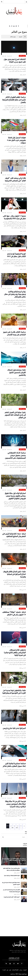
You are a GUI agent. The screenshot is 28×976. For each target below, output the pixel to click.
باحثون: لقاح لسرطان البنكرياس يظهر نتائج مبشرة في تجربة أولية (15, 653)
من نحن (20, 970)
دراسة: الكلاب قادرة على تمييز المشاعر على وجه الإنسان (14, 333)
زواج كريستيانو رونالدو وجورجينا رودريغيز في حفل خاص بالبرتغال (15, 294)
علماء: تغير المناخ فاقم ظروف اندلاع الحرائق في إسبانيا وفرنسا (14, 574)
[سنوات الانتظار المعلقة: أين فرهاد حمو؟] (24, 880)
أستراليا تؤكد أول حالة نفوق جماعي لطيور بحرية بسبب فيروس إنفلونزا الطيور (15, 496)
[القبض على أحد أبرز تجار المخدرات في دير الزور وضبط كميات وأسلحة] (24, 894)
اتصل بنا (4, 970)
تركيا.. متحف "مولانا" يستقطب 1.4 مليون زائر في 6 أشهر (14, 613)
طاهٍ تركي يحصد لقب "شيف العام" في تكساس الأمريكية (15, 179)
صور (7, 970)
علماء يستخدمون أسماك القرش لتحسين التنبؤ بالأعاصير (16, 373)
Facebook (9, 56)
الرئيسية (20, 36)
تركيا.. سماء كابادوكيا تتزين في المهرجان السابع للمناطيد (14, 535)
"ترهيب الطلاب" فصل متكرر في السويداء (12, 897)
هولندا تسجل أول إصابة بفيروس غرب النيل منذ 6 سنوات (16, 140)
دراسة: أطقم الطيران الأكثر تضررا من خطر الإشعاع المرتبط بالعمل (14, 100)
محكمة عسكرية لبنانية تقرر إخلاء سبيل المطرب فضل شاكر (14, 765)
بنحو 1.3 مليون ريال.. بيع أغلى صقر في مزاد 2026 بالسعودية (14, 217)
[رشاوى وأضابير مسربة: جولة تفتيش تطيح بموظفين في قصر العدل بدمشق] (24, 873)
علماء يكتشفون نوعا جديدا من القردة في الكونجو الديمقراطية (14, 692)
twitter (3, 56)
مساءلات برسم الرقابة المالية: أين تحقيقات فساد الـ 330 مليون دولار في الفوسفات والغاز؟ (14, 859)
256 (17, 827)
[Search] (3, 837)
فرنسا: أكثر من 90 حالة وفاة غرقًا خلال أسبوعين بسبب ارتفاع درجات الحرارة (15, 804)
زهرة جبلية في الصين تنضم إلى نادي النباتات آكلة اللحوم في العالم (15, 415)
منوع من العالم (13, 36)
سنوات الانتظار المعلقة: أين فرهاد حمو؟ (12, 875)
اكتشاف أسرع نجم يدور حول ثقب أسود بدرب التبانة (15, 61)
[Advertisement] (14, 920)
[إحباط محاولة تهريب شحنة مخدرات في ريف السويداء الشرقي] (24, 887)
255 (12, 827)
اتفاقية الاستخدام (15, 970)
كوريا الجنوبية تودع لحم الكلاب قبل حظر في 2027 (16, 255)
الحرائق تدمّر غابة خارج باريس (14, 728)
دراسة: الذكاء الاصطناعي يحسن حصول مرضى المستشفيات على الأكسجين (15, 456)
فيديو (10, 970)
